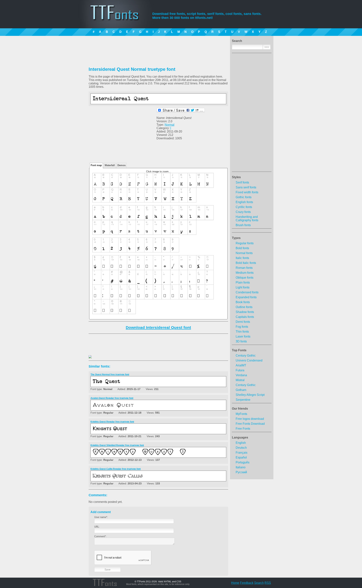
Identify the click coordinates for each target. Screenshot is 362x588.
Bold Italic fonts (246, 262)
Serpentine (243, 399)
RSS (268, 582)
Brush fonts (243, 225)
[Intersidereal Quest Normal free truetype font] (139, 101)
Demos (121, 165)
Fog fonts (242, 326)
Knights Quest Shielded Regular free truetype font (117, 445)
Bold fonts (242, 248)
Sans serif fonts (246, 187)
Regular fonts (245, 243)
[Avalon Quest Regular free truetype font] (139, 407)
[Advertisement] (252, 113)
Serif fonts (242, 182)
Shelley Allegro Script (250, 394)
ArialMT (241, 365)
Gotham (241, 389)
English (241, 442)
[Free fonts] (118, 17)
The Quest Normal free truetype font (109, 374)
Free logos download (250, 418)
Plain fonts (243, 282)
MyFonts (241, 413)
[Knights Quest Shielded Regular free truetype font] (139, 454)
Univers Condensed (249, 360)
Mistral (240, 380)
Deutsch (241, 447)
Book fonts (243, 302)
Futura (240, 370)
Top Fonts (239, 350)
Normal (169, 124)
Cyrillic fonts (244, 207)
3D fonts (241, 341)
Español (241, 457)
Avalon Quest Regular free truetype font (111, 398)
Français (241, 452)
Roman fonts (244, 267)
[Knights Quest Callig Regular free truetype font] (139, 478)
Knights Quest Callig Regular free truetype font (115, 469)
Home (235, 582)
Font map (96, 165)
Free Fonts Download (250, 423)
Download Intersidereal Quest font (158, 327)
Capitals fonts (245, 316)
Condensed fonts (247, 292)
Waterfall (110, 165)
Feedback (246, 582)
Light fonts (242, 287)
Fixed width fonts (247, 192)
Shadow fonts (245, 312)
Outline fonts (244, 307)
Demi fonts (243, 321)
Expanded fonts (246, 297)
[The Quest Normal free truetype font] (139, 383)
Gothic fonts (244, 197)
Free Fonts (243, 428)
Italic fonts (242, 258)
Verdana (241, 375)
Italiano (240, 467)
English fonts (244, 202)
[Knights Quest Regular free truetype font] (139, 431)
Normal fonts (244, 253)
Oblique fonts (244, 277)
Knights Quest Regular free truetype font (112, 421)
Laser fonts (243, 336)
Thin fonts (242, 331)
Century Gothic (246, 355)
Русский (241, 472)
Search (259, 582)
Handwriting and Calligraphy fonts (247, 218)
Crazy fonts (243, 211)
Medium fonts (245, 272)
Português (242, 462)
